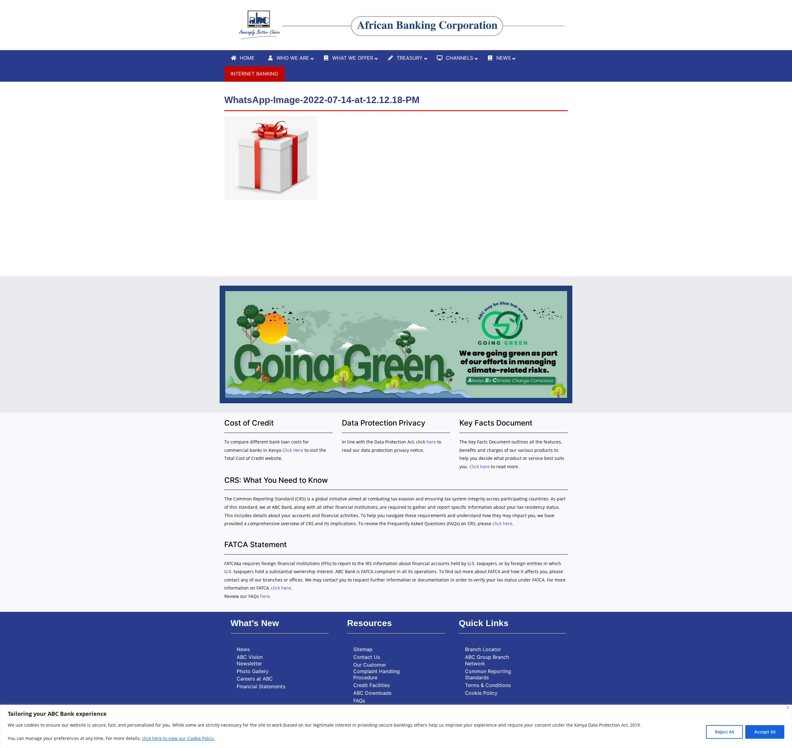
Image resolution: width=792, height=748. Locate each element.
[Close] (787, 707)
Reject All (724, 731)
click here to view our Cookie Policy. (178, 738)
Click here (479, 466)
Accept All (764, 731)
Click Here (293, 450)
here (431, 442)
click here (502, 523)
